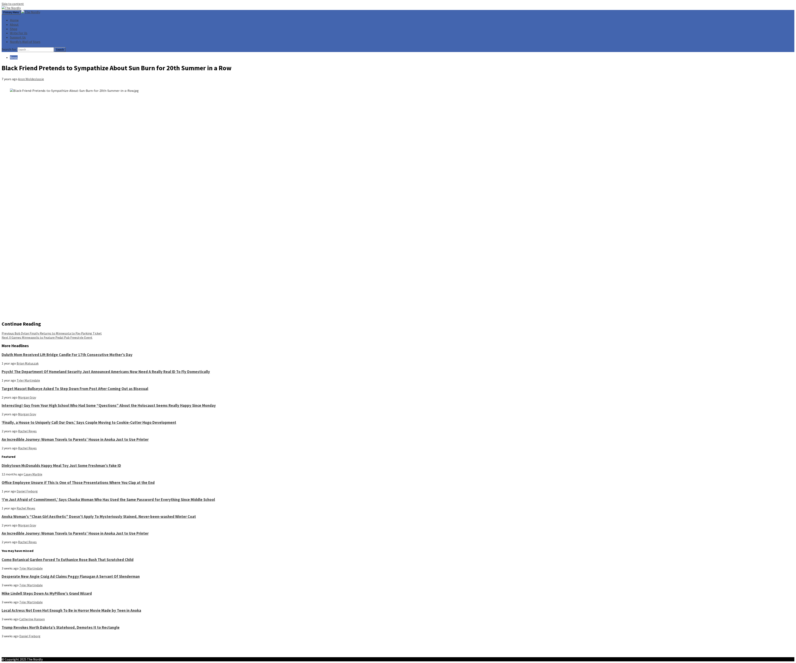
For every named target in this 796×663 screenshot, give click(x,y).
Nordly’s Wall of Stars (25, 42)
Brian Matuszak (28, 363)
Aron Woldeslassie (31, 79)
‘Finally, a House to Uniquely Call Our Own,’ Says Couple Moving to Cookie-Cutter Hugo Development (89, 422)
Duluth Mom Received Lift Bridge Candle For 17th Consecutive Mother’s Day (67, 354)
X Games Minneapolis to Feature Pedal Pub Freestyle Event (47, 337)
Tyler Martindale (28, 380)
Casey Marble (33, 474)
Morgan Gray (27, 397)
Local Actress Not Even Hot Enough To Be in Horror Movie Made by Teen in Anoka (71, 610)
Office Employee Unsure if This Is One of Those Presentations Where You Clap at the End (78, 482)
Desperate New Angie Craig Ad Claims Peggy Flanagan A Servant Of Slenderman (71, 576)
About (14, 24)
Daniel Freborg (27, 491)
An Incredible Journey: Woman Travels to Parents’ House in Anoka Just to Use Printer (75, 439)
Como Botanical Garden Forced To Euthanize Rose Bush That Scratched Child (67, 559)
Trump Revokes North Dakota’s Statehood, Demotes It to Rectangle (61, 627)
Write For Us (18, 33)
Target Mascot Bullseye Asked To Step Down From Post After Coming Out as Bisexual (75, 388)
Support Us (18, 37)
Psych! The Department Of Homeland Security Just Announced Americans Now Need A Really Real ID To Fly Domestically (106, 371)
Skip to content (13, 4)
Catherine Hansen (32, 619)
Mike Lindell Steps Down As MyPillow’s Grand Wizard (47, 593)
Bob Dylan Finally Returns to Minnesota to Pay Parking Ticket (52, 333)
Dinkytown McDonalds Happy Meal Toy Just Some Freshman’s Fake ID (61, 465)
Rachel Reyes (27, 431)
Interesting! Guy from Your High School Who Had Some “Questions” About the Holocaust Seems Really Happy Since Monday (109, 405)
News (14, 57)
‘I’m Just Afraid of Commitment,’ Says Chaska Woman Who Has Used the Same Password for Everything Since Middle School (108, 499)
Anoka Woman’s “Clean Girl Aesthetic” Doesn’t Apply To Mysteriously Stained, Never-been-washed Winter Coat (99, 516)
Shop (13, 29)
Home (14, 20)
